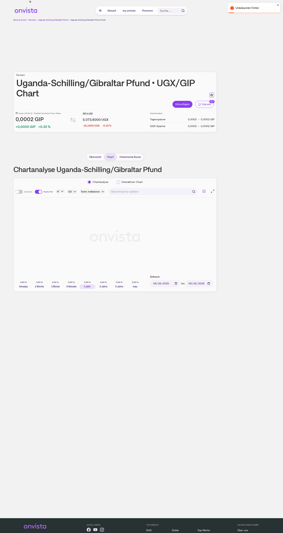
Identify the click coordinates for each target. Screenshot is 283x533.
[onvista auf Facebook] (89, 530)
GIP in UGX (88, 113)
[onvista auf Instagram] (102, 530)
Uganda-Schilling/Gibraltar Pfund (53, 20)
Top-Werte (203, 530)
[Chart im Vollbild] (213, 191)
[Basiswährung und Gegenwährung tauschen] (73, 120)
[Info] (60, 191)
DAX (149, 530)
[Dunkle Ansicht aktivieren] (30, 1)
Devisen (32, 20)
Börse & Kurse (19, 20)
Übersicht (95, 157)
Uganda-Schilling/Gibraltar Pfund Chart (88, 20)
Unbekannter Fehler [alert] (247, 8)
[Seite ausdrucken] (211, 95)
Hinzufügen (182, 104)
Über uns (242, 530)
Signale (206, 104)
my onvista (129, 10)
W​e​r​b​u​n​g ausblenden (143, 44)
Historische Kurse (130, 157)
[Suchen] (183, 11)
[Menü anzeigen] (100, 10)
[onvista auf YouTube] (95, 530)
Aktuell (112, 10)
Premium (147, 10)
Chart (110, 157)
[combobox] (152, 191)
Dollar (175, 530)
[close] (278, 5)
